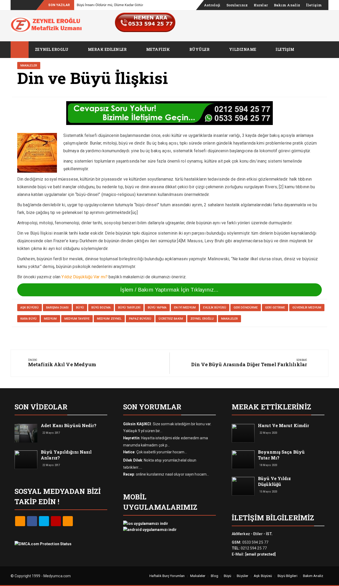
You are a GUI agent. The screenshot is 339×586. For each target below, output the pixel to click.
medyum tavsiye (77, 318)
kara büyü (28, 318)
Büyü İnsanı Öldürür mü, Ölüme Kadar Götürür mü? (115, 5)
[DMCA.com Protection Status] (43, 544)
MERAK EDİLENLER (107, 49)
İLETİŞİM (285, 49)
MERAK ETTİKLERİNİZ (271, 406)
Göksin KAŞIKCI (137, 424)
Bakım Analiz (287, 5)
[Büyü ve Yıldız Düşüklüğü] (243, 486)
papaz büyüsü (140, 318)
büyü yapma (157, 307)
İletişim (314, 5)
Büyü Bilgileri (287, 576)
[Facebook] (32, 521)
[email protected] (260, 554)
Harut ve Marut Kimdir (283, 425)
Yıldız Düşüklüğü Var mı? (84, 276)
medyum (50, 318)
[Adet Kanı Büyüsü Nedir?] (26, 433)
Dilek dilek (132, 460)
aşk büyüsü (29, 307)
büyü (80, 307)
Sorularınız (237, 5)
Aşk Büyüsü (263, 576)
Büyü (227, 576)
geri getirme (275, 307)
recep (128, 474)
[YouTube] (56, 521)
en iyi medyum (185, 307)
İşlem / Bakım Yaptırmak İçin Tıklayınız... (169, 290)
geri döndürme (246, 307)
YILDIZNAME (242, 49)
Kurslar (261, 5)
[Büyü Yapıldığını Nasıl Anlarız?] (26, 459)
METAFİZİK (158, 49)
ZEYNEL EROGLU (52, 49)
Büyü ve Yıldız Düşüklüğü (274, 481)
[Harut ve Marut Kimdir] (243, 433)
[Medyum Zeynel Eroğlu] (20, 49)
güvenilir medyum (306, 307)
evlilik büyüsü (214, 307)
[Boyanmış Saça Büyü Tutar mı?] (243, 459)
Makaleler (28, 65)
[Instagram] (68, 521)
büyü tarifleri (129, 307)
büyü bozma (101, 307)
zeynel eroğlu (202, 318)
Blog (214, 576)
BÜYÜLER (199, 49)
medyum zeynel (109, 318)
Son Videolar (41, 406)
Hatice (129, 452)
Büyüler (242, 576)
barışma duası (57, 307)
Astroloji (212, 5)
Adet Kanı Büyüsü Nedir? (68, 425)
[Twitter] (44, 521)
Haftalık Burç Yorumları (167, 576)
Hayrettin (131, 438)
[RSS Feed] (20, 521)
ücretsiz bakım (171, 318)
